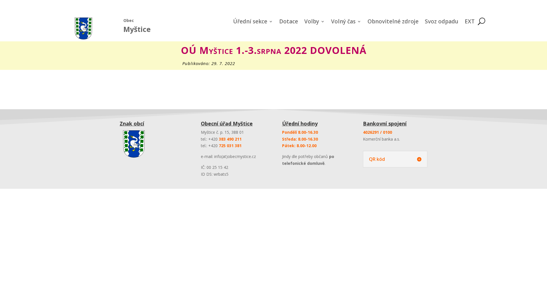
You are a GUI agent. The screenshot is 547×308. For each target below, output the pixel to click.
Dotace (288, 22)
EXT (470, 22)
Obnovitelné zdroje (393, 22)
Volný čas (343, 22)
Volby (311, 22)
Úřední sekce (250, 22)
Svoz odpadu (441, 22)
